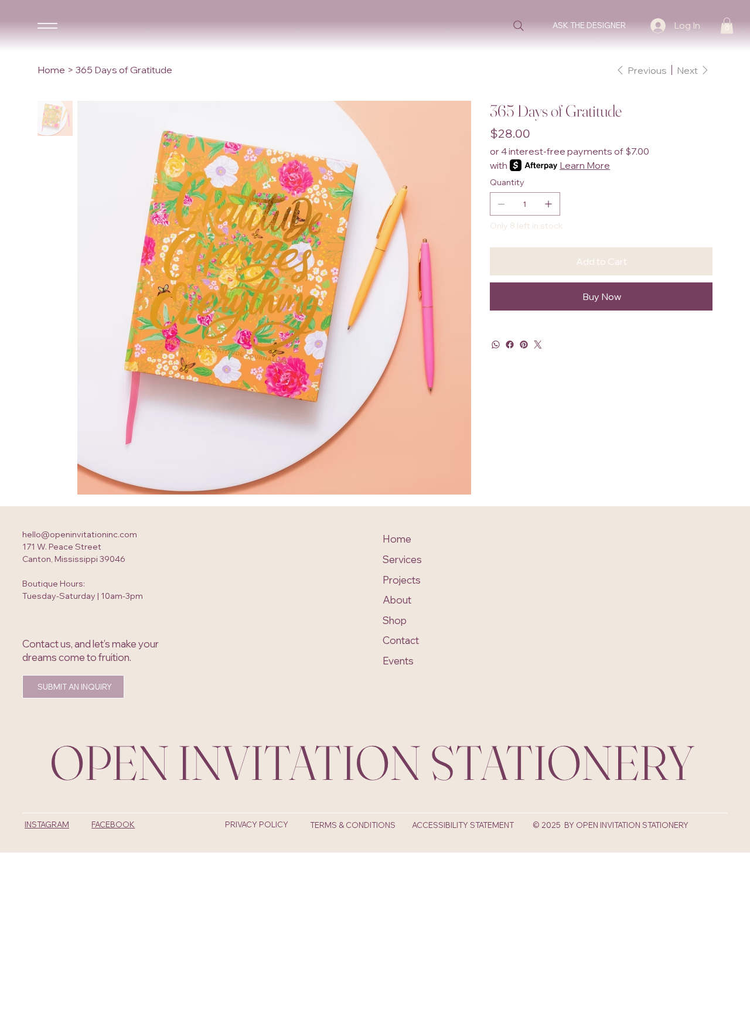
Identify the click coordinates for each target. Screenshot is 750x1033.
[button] (727, 25)
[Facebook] (510, 344)
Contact (401, 640)
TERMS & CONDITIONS (353, 825)
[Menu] (47, 25)
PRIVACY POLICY (256, 824)
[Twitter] (538, 344)
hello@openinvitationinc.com (79, 534)
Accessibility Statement (463, 825)
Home (397, 539)
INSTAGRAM (47, 824)
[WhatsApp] (496, 344)
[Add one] (548, 204)
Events (398, 660)
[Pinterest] (524, 344)
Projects (402, 580)
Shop (395, 620)
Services (402, 559)
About (397, 600)
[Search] (518, 25)
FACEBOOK (113, 824)
